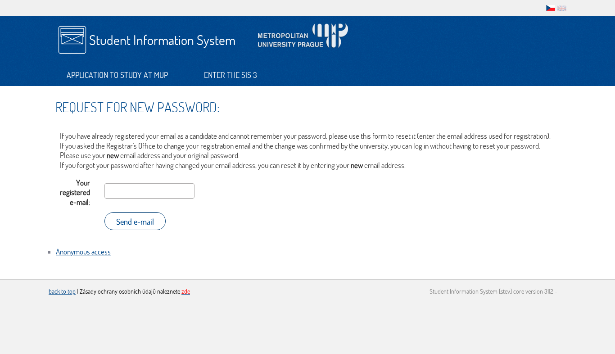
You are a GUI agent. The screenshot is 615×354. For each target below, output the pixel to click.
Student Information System (162, 40)
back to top (62, 291)
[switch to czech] (550, 7)
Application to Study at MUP (117, 75)
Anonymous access (83, 251)
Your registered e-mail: (75, 192)
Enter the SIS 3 (230, 75)
